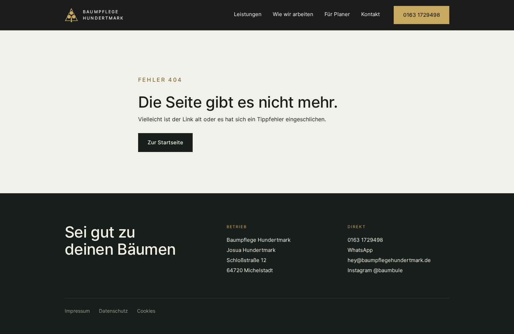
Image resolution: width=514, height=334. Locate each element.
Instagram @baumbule (375, 270)
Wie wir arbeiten (293, 14)
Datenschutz (113, 311)
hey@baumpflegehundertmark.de (389, 260)
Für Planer (337, 14)
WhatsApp (360, 250)
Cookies (146, 311)
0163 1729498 (421, 15)
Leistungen (248, 14)
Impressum (77, 311)
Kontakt (370, 14)
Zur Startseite (165, 142)
